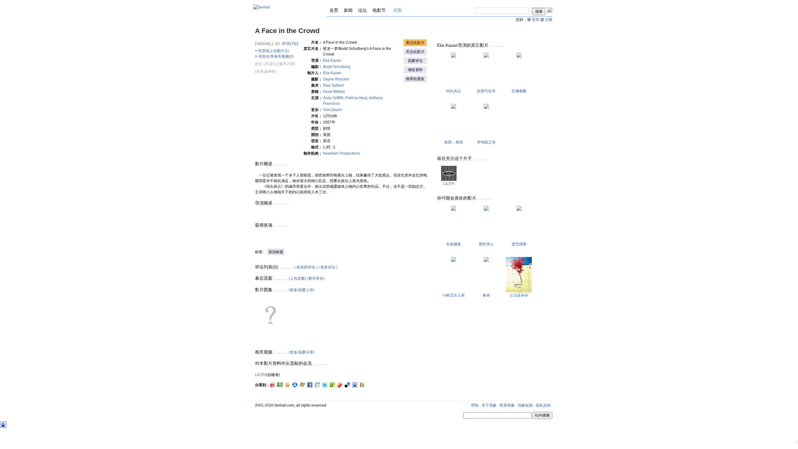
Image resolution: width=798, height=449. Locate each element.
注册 (548, 19)
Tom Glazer (332, 110)
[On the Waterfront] (453, 56)
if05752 (290, 43)
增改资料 (415, 70)
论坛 (362, 10)
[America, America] (453, 107)
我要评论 (415, 61)
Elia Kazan (332, 60)
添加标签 (275, 252)
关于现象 (489, 405)
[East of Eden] (486, 107)
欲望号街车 (486, 91)
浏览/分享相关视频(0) (276, 56)
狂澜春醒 (519, 91)
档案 (397, 10)
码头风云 (453, 91)
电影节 (379, 10)
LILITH (260, 375)
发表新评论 (305, 267)
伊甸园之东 (486, 142)
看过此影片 (415, 43)
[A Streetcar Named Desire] (486, 56)
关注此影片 (415, 52)
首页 (333, 10)
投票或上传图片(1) (273, 51)
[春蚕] (486, 260)
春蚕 (486, 295)
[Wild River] (519, 56)
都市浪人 (486, 244)
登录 (535, 19)
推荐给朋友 (415, 79)
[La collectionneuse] (453, 209)
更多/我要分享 (301, 352)
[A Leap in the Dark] (519, 209)
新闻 (348, 10)
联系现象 (507, 405)
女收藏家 (453, 244)
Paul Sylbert (335, 85)
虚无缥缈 (519, 244)
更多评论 (327, 267)
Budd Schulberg (336, 67)
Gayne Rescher (336, 79)
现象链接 (525, 405)
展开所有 (315, 278)
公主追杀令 (519, 295)
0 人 (264, 71)
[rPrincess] (519, 291)
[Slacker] (486, 209)
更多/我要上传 (301, 290)
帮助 (474, 405)
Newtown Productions (341, 153)
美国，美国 (453, 142)
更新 (466, 405)
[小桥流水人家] (453, 260)
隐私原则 (543, 405)
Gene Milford (337, 91)
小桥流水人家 (453, 295)
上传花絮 (297, 278)
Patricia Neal (356, 98)
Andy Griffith (333, 98)
